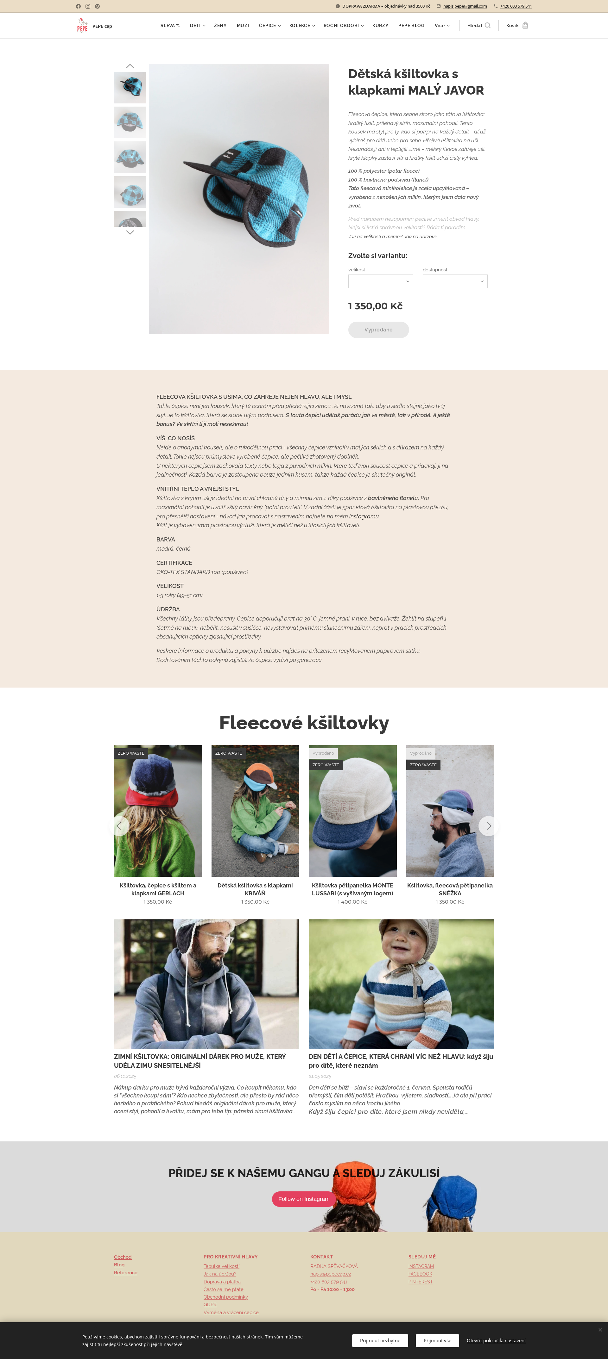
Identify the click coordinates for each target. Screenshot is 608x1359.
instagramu (364, 516)
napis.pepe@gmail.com (465, 6)
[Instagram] (88, 6)
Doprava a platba (222, 1282)
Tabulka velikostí (221, 1266)
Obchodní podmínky (226, 1297)
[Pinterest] (97, 6)
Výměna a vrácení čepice (231, 1312)
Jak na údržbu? (420, 236)
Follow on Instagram (304, 1199)
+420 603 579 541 (516, 6)
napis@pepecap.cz (330, 1274)
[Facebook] (78, 6)
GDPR (210, 1304)
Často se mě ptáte (224, 1289)
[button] (478, 26)
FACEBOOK (420, 1273)
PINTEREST (420, 1281)
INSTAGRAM (421, 1266)
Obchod (123, 1257)
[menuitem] (172, 26)
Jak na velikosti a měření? (375, 236)
